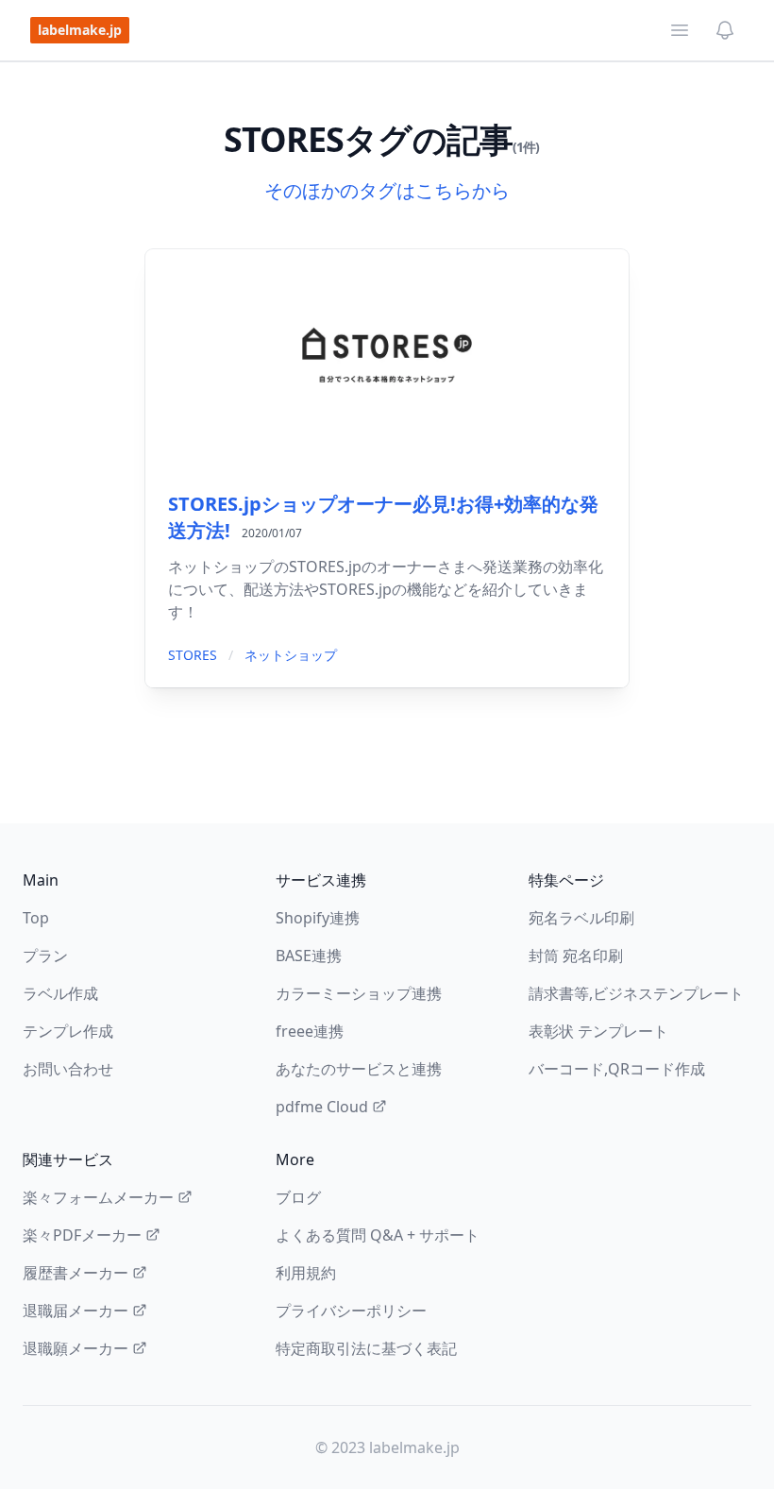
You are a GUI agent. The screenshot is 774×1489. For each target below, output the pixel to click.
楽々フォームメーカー (98, 1197)
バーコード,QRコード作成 (617, 1068)
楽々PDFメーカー (82, 1235)
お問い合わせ (68, 1068)
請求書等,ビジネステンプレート (636, 993)
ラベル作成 (60, 993)
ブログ (298, 1197)
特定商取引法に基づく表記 (366, 1348)
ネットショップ (290, 655)
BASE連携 (309, 955)
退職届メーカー (75, 1310)
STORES (192, 655)
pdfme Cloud (322, 1106)
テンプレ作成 (68, 1031)
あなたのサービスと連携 (359, 1068)
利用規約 (306, 1272)
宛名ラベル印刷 (581, 917)
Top (36, 917)
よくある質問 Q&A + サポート (378, 1235)
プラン (45, 955)
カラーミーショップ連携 (359, 993)
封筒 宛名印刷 (576, 955)
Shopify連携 (318, 917)
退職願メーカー (75, 1348)
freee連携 (310, 1031)
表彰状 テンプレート (598, 1031)
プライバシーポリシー (351, 1310)
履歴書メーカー (75, 1272)
